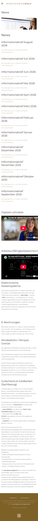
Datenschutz (24, 498)
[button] (2, 3)
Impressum (13, 498)
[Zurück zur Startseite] (19, 3)
